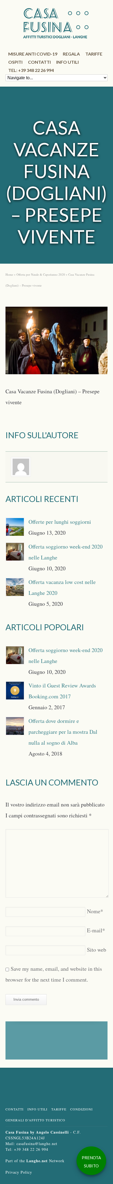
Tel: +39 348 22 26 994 (31, 70)
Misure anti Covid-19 (32, 53)
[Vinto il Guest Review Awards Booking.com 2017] (14, 690)
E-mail (96, 930)
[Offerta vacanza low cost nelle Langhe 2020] (14, 587)
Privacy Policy (18, 1172)
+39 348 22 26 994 (31, 1149)
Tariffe (93, 53)
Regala (71, 53)
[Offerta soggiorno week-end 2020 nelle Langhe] (14, 551)
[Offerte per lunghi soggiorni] (14, 527)
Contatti (39, 62)
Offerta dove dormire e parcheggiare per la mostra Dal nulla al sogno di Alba (63, 731)
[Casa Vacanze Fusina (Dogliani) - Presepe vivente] (56, 342)
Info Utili (37, 1109)
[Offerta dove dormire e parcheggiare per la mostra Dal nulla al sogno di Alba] (14, 726)
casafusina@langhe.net (36, 1143)
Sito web (96, 949)
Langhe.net (37, 1161)
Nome (95, 911)
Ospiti (15, 62)
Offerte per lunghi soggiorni (60, 521)
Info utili (67, 62)
